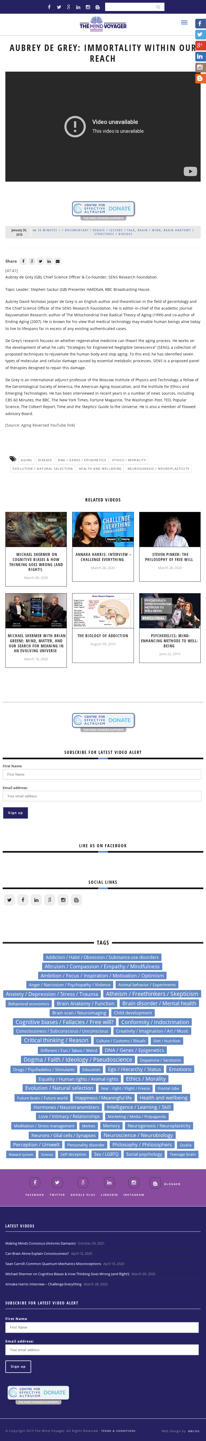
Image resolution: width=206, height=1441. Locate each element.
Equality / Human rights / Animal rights (78, 1079)
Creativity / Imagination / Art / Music (152, 1031)
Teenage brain (183, 1154)
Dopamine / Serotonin (160, 1060)
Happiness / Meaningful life (103, 1097)
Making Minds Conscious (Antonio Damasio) (40, 1243)
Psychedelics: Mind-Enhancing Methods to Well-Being (169, 640)
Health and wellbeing (100, 469)
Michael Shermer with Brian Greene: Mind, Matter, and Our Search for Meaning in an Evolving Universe (37, 643)
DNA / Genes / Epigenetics (82, 460)
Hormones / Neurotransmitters (66, 1107)
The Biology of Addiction (103, 635)
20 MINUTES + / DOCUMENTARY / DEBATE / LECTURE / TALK (86, 230)
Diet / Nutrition (167, 1040)
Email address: (15, 787)
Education (91, 1069)
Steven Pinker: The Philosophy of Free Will (169, 557)
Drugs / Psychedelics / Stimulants (44, 1069)
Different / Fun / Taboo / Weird (69, 1050)
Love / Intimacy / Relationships (69, 1116)
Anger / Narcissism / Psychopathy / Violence (70, 984)
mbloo (194, 1431)
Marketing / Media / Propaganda (137, 1116)
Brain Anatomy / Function (86, 1003)
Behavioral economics (28, 1003)
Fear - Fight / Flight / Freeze (125, 1088)
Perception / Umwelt (36, 1144)
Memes (88, 1125)
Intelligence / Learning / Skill (139, 1106)
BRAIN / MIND (149, 230)
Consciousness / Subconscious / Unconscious (62, 1031)
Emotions (180, 1069)
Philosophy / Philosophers (142, 1144)
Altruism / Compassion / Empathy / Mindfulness (102, 966)
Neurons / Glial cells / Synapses (63, 1135)
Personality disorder (86, 1144)
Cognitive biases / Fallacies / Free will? (64, 1022)
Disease (45, 460)
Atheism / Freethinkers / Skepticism (152, 994)
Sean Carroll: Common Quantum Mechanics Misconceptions (53, 1263)
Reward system (21, 1154)
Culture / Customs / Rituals (121, 1040)
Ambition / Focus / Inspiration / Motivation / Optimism (102, 975)
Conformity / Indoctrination (155, 1022)
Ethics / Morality (129, 460)
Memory (111, 1126)
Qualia (186, 1144)
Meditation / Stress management (44, 1125)
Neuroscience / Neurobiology (138, 1135)
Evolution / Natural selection (43, 469)
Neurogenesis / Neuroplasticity (159, 469)
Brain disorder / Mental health (159, 1003)
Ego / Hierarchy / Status (134, 1069)
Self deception (73, 1154)
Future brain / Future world (42, 1098)
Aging (26, 460)
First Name (12, 766)
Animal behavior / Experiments (147, 984)
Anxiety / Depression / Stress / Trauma (52, 994)
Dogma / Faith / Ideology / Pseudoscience (78, 1059)
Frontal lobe (168, 1088)
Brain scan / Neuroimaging (79, 1013)
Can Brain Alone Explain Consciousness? (37, 1253)
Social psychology (144, 1154)
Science (47, 1154)
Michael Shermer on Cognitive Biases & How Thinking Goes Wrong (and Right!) (36, 562)
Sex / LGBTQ (106, 1154)
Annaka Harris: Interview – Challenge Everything (103, 557)
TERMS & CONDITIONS (118, 1431)
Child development (133, 1013)
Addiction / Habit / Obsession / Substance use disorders (102, 957)
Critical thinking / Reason (56, 1040)
